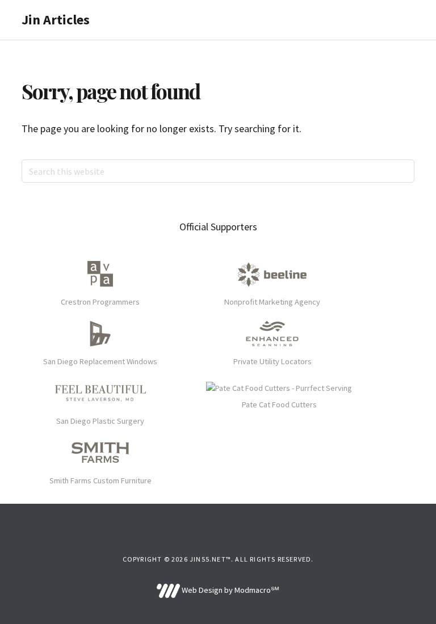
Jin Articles (56, 19)
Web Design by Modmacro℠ (229, 590)
